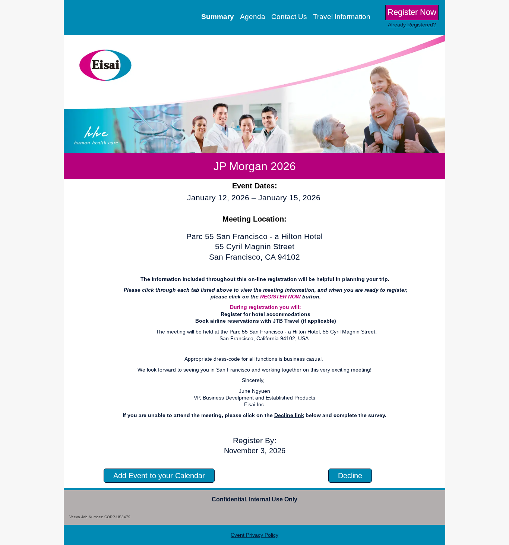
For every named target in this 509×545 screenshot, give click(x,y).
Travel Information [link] (341, 17)
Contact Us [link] (289, 17)
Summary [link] (217, 17)
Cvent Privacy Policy (254, 535)
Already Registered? (412, 25)
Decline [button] (350, 476)
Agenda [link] (252, 17)
